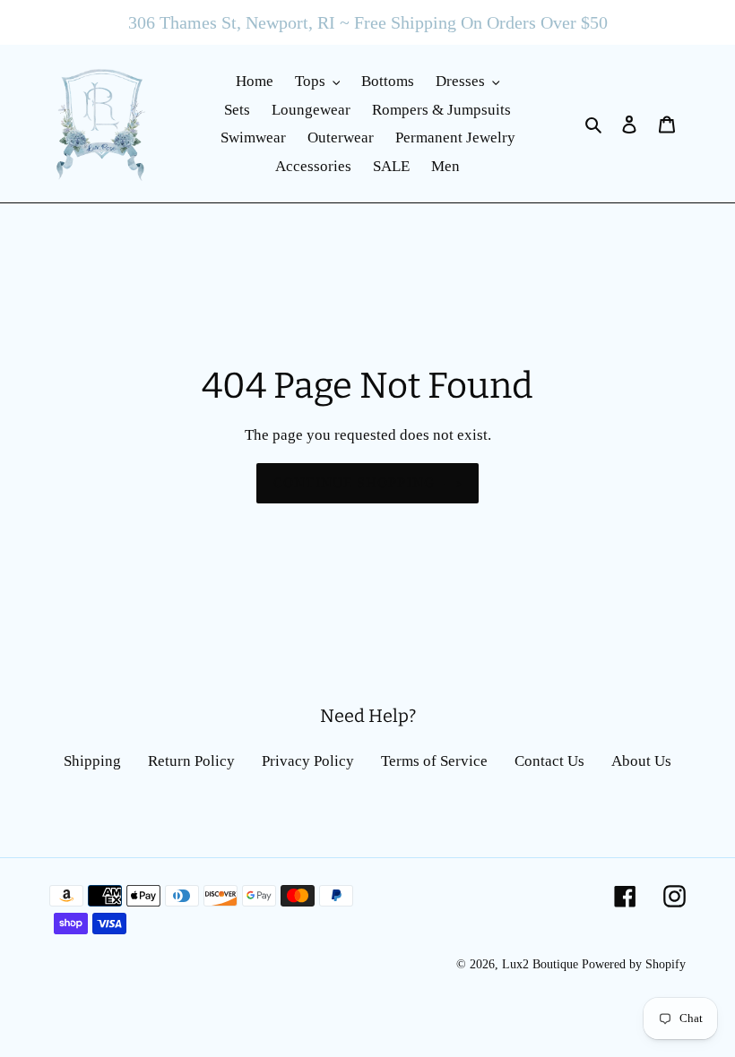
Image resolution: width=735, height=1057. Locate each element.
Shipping (92, 760)
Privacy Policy (308, 760)
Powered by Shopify (634, 964)
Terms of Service (434, 760)
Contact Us (549, 760)
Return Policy (191, 760)
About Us (641, 760)
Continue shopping (354, 483)
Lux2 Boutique (540, 964)
